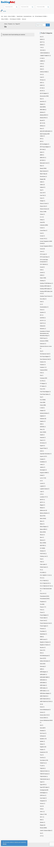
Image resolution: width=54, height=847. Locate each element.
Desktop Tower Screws (45, 296)
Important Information (45, 453)
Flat (41, 375)
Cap (41, 190)
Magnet (41, 505)
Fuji (41, 397)
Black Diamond (43, 171)
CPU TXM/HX (43, 264)
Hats (41, 432)
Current (41, 272)
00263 (41, 39)
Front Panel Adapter (44, 391)
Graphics (42, 421)
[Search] (16, 6)
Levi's (41, 478)
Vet (41, 806)
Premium (42, 628)
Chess (41, 211)
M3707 (41, 499)
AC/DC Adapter (43, 93)
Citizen (41, 214)
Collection (42, 225)
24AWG (41, 61)
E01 (41, 315)
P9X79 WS (42, 553)
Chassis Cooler (43, 203)
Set (41, 725)
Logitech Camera (44, 488)
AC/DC (41, 90)
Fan (41, 351)
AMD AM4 (42, 109)
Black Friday (43, 173)
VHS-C (41, 811)
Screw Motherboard (44, 709)
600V (41, 82)
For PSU (42, 380)
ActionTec (42, 101)
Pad (41, 559)
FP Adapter (42, 383)
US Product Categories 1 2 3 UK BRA (40, 16)
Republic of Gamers (44, 642)
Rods (41, 650)
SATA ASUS (42, 680)
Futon (41, 402)
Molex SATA (43, 529)
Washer (41, 822)
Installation (42, 461)
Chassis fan (42, 206)
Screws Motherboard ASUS (46, 720)
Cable (41, 182)
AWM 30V (42, 157)
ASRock (42, 125)
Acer (41, 98)
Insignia (42, 459)
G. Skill (41, 407)
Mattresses (42, 510)
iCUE (41, 451)
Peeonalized (43, 596)
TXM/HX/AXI (43, 776)
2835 (41, 66)
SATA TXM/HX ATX (44, 698)
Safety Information (44, 661)
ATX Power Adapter (44, 146)
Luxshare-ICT (43, 497)
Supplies (42, 746)
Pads (41, 561)
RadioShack (42, 634)
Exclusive (42, 341)
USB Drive (42, 795)
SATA (41, 669)
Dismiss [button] (4, 844)
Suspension (42, 752)
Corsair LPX (43, 238)
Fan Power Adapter (44, 356)
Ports (41, 609)
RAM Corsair (43, 639)
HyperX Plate (43, 448)
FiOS (41, 372)
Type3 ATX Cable (44, 787)
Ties (41, 755)
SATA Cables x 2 (44, 690)
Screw (41, 707)
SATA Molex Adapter (44, 693)
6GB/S (41, 85)
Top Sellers (42, 760)
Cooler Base (43, 230)
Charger (42, 200)
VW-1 (41, 817)
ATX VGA (42, 149)
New (41, 542)
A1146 (41, 88)
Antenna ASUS (43, 115)
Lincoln (41, 483)
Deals (41, 278)
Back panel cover (44, 163)
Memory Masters (44, 513)
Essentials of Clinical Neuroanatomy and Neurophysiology (45, 333)
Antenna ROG (43, 117)
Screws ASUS (43, 717)
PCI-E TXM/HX (43, 580)
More (41, 532)
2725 (41, 63)
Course (41, 248)
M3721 (41, 502)
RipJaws (42, 647)
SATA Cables (43, 688)
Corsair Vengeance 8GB (45, 246)
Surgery (42, 749)
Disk (41, 301)
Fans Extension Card (44, 359)
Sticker (41, 744)
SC (40, 704)
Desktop (42, 280)
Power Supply (43, 626)
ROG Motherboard (44, 655)
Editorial (42, 326)
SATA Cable (42, 685)
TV (40, 765)
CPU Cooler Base (44, 257)
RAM (41, 636)
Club (41, 222)
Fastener (42, 364)
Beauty (41, 168)
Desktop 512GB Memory (45, 283)
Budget (41, 179)
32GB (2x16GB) (43, 71)
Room (41, 658)
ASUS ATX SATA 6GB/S (45, 131)
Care (41, 192)
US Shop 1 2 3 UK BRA (11, 16)
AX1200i (42, 160)
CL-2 (41, 217)
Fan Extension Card (44, 353)
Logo (41, 491)
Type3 (41, 782)
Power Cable (43, 617)
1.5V (41, 47)
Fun (41, 399)
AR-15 (41, 123)
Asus (41, 128)
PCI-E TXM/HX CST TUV (45, 586)
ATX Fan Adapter (44, 144)
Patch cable (42, 564)
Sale (33, 16)
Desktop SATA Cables (45, 288)
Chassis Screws (43, 209)
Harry (41, 429)
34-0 (41, 74)
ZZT (41, 836)
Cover (41, 251)
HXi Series (42, 443)
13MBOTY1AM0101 (44, 55)
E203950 (42, 317)
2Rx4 (41, 69)
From (41, 389)
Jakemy (42, 467)
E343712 (42, 323)
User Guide (42, 798)
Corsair (41, 236)
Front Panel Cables (44, 394)
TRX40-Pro (42, 763)
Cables (41, 184)
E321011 (42, 320)
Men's (41, 518)
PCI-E (41, 578)
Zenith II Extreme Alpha (45, 830)
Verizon (42, 803)
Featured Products (20, 16)
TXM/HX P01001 (44, 771)
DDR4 (41, 275)
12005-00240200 (44, 53)
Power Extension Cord (45, 623)
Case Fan (42, 195)
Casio (41, 198)
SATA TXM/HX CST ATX (45, 701)
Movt (41, 537)
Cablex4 (42, 187)
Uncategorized (43, 790)
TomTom (42, 757)
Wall (41, 819)
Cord (41, 233)
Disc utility (42, 299)
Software (42, 736)
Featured (42, 370)
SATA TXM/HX (43, 696)
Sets (41, 728)
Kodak (41, 475)
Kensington (42, 470)
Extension (42, 343)
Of (40, 548)
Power (41, 612)
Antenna (42, 112)
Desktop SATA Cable (45, 286)
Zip (40, 833)
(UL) (41, 36)
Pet (41, 604)
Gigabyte (42, 416)
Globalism (42, 418)
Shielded (42, 730)
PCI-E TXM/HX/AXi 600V (46, 588)
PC (40, 569)
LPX (41, 494)
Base (41, 165)
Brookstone (42, 176)
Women (41, 827)
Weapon (42, 825)
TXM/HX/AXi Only (44, 779)
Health (41, 434)
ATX (41, 138)
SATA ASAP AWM (44, 677)
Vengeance (42, 800)
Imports (42, 456)
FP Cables (42, 386)
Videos (41, 814)
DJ (40, 304)
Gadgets (42, 410)
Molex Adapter (43, 526)
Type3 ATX (42, 784)
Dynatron (42, 312)
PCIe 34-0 (42, 593)
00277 (41, 42)
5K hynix (42, 80)
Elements (42, 328)
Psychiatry (42, 631)
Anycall (41, 120)
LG (40, 480)
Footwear (42, 378)
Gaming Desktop (44, 413)
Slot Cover (42, 733)
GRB (41, 424)
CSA (41, 269)
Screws (41, 712)
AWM (41, 155)
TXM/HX (42, 768)
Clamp (41, 219)
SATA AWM (42, 682)
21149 (41, 58)
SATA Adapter (43, 671)
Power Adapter (43, 615)
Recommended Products (28, 16)
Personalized (43, 598)
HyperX (41, 445)
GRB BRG (42, 426)
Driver (41, 309)
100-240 (42, 50)
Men (41, 515)
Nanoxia (42, 540)
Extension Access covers (46, 346)
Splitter (41, 741)
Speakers (42, 738)
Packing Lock (43, 556)
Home (2, 16)
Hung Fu (42, 440)
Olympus (42, 551)
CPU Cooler (42, 254)
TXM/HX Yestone (44, 773)
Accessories (43, 96)
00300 (41, 44)
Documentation (43, 307)
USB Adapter (43, 792)
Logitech (42, 486)
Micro (41, 521)
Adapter (42, 104)
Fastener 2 (42, 367)
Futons (41, 405)
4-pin (41, 77)
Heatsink (42, 437)
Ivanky (41, 464)
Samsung (42, 666)
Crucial (41, 267)
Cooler (41, 227)
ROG (41, 653)
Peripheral (42, 601)
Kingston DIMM (43, 472)
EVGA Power (43, 338)
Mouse (41, 534)
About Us (5, 16)
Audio (41, 152)
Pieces (41, 607)
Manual (41, 507)
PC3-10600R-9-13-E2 (45, 575)
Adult (41, 107)
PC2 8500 (42, 572)
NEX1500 (42, 545)
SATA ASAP (42, 674)
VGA (41, 809)
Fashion (42, 362)
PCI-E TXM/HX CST (44, 583)
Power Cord (42, 620)
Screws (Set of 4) (44, 715)
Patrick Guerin (43, 567)
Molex (41, 524)
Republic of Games (44, 644)
